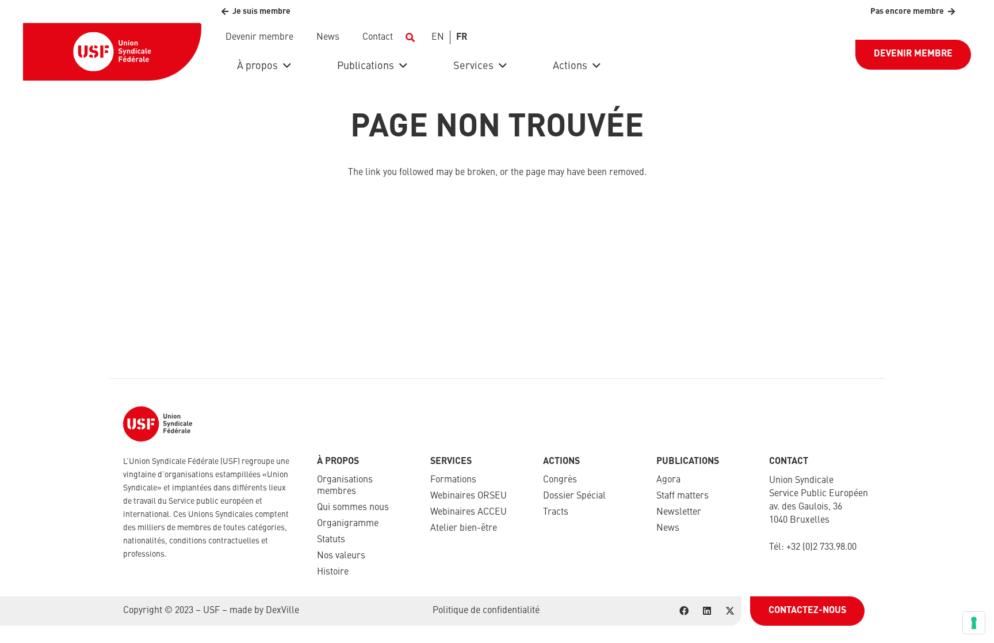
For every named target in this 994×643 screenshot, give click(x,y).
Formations (453, 480)
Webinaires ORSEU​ (468, 496)
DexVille (282, 610)
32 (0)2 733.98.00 (824, 547)
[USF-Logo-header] (112, 52)
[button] (410, 37)
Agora (668, 480)
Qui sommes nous (353, 507)
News (667, 528)
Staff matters (682, 496)
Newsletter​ (678, 512)
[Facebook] (683, 610)
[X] (729, 610)
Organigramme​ (348, 523)
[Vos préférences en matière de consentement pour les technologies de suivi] (974, 623)
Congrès (560, 480)
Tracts (555, 512)
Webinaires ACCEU (468, 512)
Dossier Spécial (574, 496)
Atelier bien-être (463, 528)
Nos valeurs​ (341, 556)
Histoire (333, 572)
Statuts (331, 540)
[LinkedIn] (706, 610)
